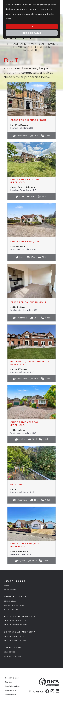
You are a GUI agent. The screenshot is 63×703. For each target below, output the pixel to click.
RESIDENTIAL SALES (12, 609)
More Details (31, 33)
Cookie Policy (10, 694)
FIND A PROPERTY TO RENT (15, 625)
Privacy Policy (10, 690)
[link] (47, 691)
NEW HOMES (9, 652)
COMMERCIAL (10, 601)
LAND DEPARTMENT (12, 656)
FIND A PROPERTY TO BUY (15, 621)
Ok (31, 26)
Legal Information (12, 686)
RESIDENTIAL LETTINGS (14, 605)
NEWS (6, 585)
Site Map (8, 682)
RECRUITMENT (10, 589)
